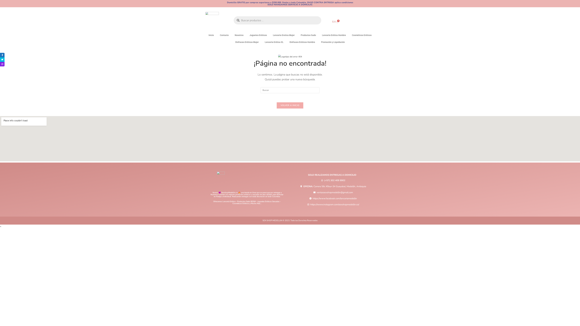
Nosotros (239, 35)
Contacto (224, 35)
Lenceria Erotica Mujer (284, 35)
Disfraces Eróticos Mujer (247, 42)
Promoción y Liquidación (333, 42)
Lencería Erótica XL (274, 42)
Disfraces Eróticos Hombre (302, 42)
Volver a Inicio (290, 105)
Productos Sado (308, 35)
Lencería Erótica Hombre (334, 35)
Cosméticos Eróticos (362, 35)
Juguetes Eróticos (258, 35)
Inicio (211, 35)
